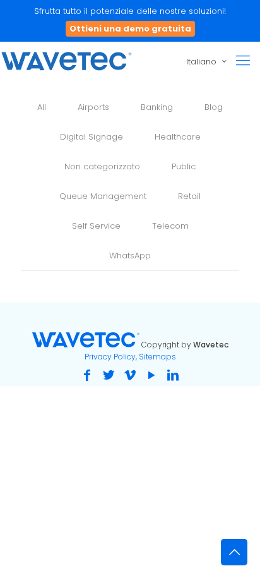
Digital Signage (91, 137)
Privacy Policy (110, 356)
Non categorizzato (102, 166)
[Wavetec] (66, 61)
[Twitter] (108, 375)
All (41, 107)
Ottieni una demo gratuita (130, 29)
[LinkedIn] (173, 375)
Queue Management (102, 196)
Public (184, 166)
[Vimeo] (130, 375)
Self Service (96, 226)
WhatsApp (130, 256)
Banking (157, 107)
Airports (93, 107)
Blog (213, 107)
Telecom (170, 226)
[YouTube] (151, 375)
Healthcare (178, 137)
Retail (189, 196)
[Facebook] (87, 375)
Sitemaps (157, 356)
